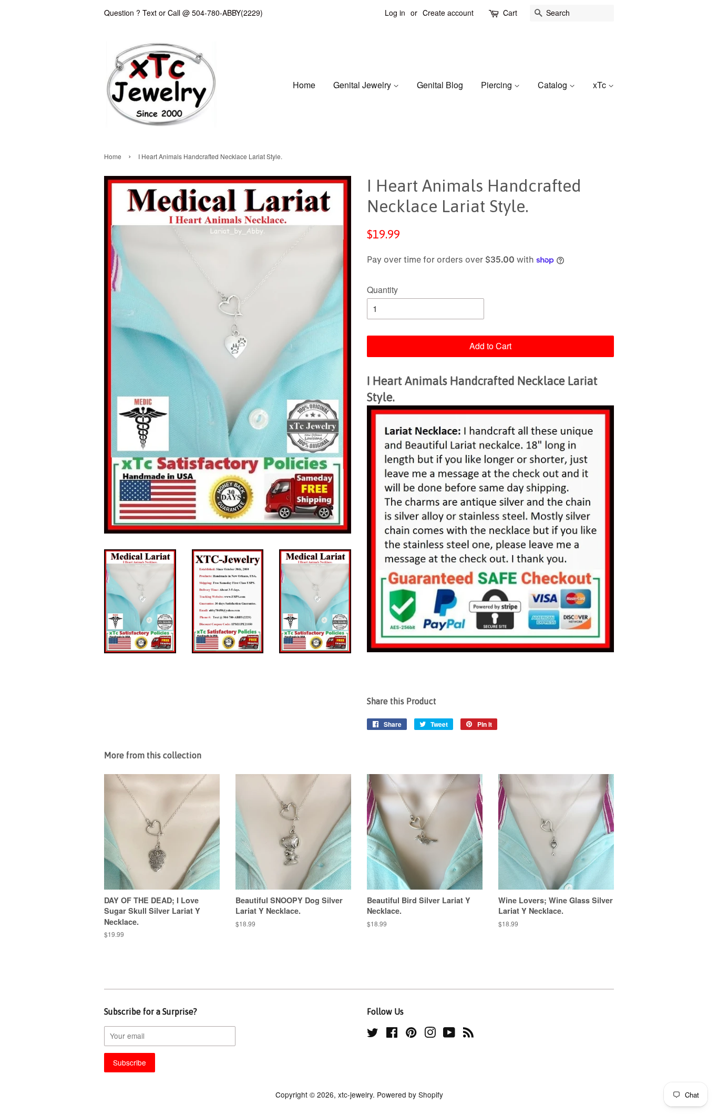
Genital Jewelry (363, 85)
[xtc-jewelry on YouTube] (449, 1034)
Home (304, 85)
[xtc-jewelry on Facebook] (392, 1034)
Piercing (497, 85)
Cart (510, 12)
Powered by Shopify (410, 1094)
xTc (600, 85)
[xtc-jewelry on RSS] (468, 1034)
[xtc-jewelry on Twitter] (372, 1034)
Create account (448, 12)
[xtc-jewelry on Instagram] (430, 1034)
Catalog (553, 85)
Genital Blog (440, 85)
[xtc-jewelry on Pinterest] (411, 1034)
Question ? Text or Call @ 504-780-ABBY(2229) (183, 12)
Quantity (382, 290)
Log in (395, 12)
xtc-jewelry (355, 1094)
